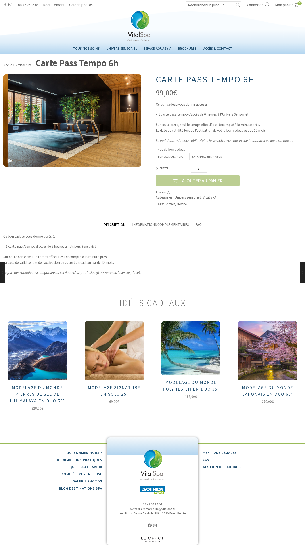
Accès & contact (217, 48)
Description (114, 224)
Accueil (9, 65)
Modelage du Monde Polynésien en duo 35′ (191, 385)
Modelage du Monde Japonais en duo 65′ (267, 390)
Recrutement (54, 4)
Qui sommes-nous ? (84, 452)
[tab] (114, 224)
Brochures (187, 48)
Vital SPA (25, 65)
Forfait (170, 204)
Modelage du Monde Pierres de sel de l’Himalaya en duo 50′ (37, 393)
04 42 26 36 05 (28, 4)
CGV (206, 459)
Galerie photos (81, 4)
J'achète (40, 373)
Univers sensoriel (121, 48)
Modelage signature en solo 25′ (114, 390)
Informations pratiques (79, 459)
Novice (182, 204)
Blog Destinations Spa (80, 488)
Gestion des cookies (222, 467)
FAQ (199, 224)
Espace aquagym (157, 48)
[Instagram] (10, 5)
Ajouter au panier (202, 181)
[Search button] (237, 5)
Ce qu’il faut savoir (83, 467)
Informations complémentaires (160, 224)
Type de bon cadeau (170, 149)
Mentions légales (220, 452)
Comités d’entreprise (82, 474)
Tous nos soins (86, 48)
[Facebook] (5, 5)
